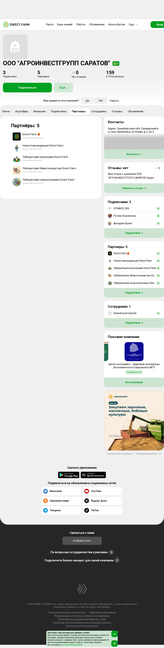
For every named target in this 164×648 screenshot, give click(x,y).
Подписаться (27, 87)
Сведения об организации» (82, 625)
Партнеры (79, 111)
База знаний (64, 24)
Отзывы (118, 111)
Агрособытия (116, 24)
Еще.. (132, 24)
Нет (101, 100)
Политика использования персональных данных (82, 622)
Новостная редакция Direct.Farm (43, 145)
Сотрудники (99, 111)
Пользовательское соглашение (67, 612)
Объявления (96, 24)
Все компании (134, 382)
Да (87, 100)
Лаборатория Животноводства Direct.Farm (49, 168)
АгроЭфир (22, 111)
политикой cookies (71, 645)
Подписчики (59, 111)
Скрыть (114, 100)
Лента (49, 24)
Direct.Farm (30, 134)
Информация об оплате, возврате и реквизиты (82, 615)
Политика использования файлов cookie (82, 619)
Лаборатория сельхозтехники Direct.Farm (48, 179)
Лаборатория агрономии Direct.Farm (45, 156)
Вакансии (40, 111)
